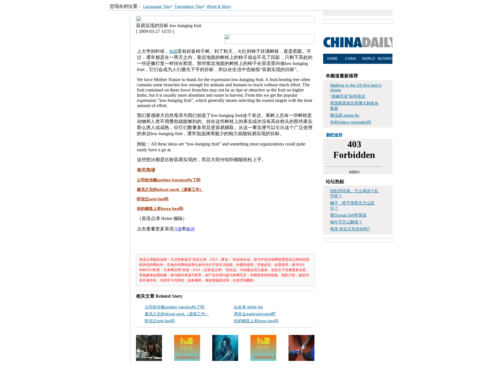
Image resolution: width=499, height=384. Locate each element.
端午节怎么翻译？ (346, 222)
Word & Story (219, 6)
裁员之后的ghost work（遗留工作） (177, 314)
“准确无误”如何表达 (347, 96)
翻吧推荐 (334, 135)
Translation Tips (188, 6)
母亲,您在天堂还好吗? (350, 229)
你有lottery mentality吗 (350, 122)
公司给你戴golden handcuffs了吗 (174, 307)
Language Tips (156, 6)
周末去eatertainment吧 (254, 314)
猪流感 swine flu (344, 115)
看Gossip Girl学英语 (348, 215)
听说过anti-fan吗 (160, 320)
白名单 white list (248, 307)
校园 (173, 51)
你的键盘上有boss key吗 (256, 320)
